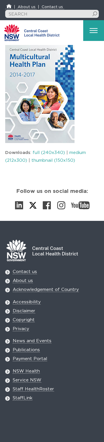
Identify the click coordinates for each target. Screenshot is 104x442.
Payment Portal (30, 359)
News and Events (32, 341)
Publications (26, 350)
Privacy (21, 329)
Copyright (24, 320)
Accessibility (27, 302)
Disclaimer (24, 311)
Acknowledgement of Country (46, 289)
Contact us (52, 7)
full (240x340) (49, 153)
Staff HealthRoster (33, 389)
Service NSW (27, 380)
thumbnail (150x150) (53, 160)
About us (27, 7)
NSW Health (26, 371)
